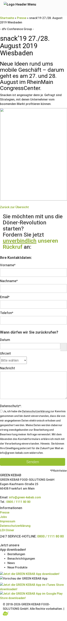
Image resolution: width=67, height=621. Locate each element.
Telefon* (6, 313)
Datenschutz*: (10, 406)
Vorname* (7, 265)
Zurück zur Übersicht (14, 207)
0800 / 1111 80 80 (18, 502)
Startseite (7, 18)
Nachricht (7, 368)
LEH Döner (7, 530)
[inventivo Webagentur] (6, 613)
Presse (21, 18)
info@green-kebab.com (25, 497)
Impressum (7, 521)
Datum (5, 340)
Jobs (3, 517)
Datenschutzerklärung (36, 411)
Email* (4, 297)
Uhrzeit (5, 353)
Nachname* (9, 281)
